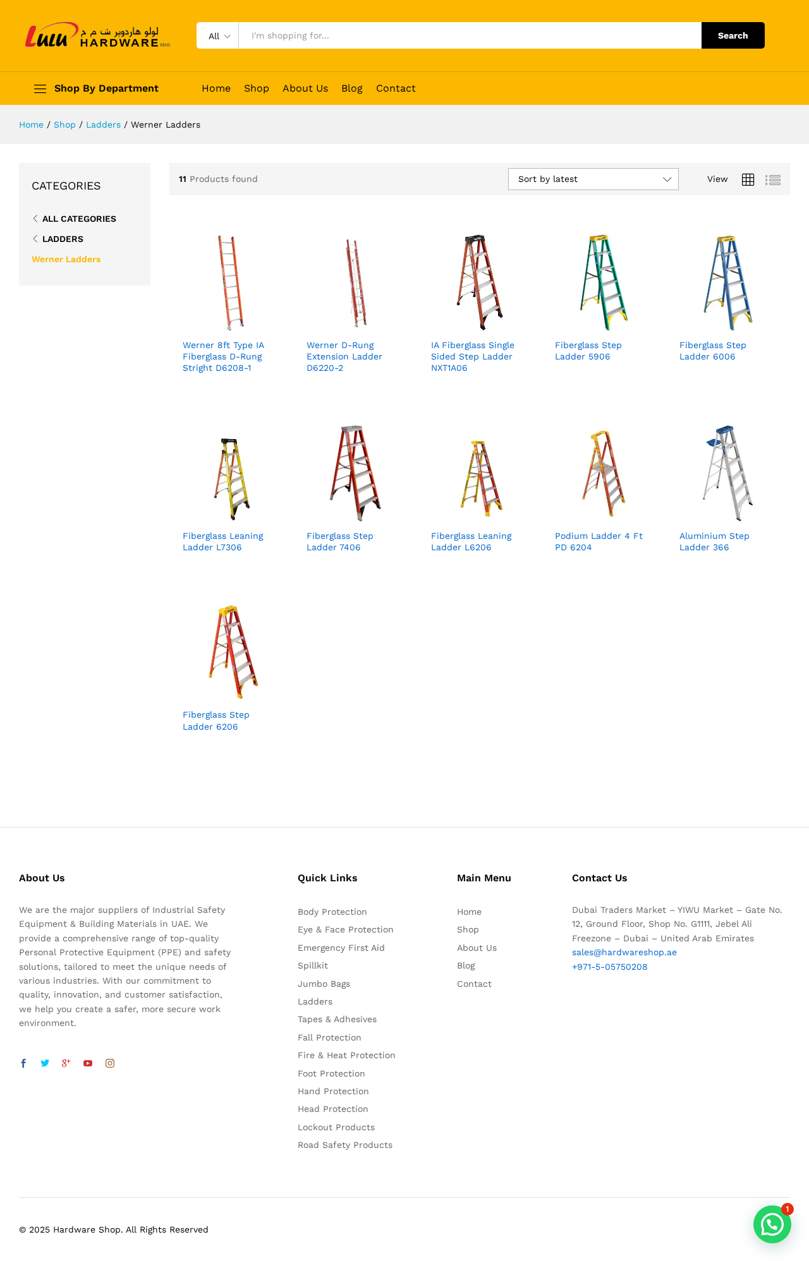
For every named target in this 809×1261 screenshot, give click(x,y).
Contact (396, 88)
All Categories (79, 219)
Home (216, 88)
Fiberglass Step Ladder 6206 (216, 720)
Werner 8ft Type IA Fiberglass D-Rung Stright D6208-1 (223, 356)
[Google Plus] (66, 1064)
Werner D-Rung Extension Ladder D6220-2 (344, 356)
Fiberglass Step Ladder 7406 (340, 541)
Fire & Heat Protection (347, 1055)
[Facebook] (23, 1064)
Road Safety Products (345, 1145)
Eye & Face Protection (346, 929)
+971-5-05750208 (610, 967)
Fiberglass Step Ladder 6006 (712, 350)
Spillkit (313, 965)
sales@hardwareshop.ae (624, 952)
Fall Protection (330, 1037)
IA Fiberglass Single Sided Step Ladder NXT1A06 (472, 356)
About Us (305, 88)
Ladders (62, 239)
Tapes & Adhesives (337, 1019)
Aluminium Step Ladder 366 (714, 541)
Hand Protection (333, 1091)
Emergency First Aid (341, 948)
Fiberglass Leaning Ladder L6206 (471, 541)
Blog (352, 88)
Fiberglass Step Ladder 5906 (588, 350)
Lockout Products (336, 1127)
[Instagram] (110, 1064)
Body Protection (332, 912)
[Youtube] (88, 1064)
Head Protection (333, 1109)
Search (733, 35)
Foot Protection (331, 1073)
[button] (772, 1224)
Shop (256, 88)
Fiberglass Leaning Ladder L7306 (223, 541)
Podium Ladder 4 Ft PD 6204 (599, 541)
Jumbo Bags (324, 984)
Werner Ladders (66, 259)
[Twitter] (45, 1064)
